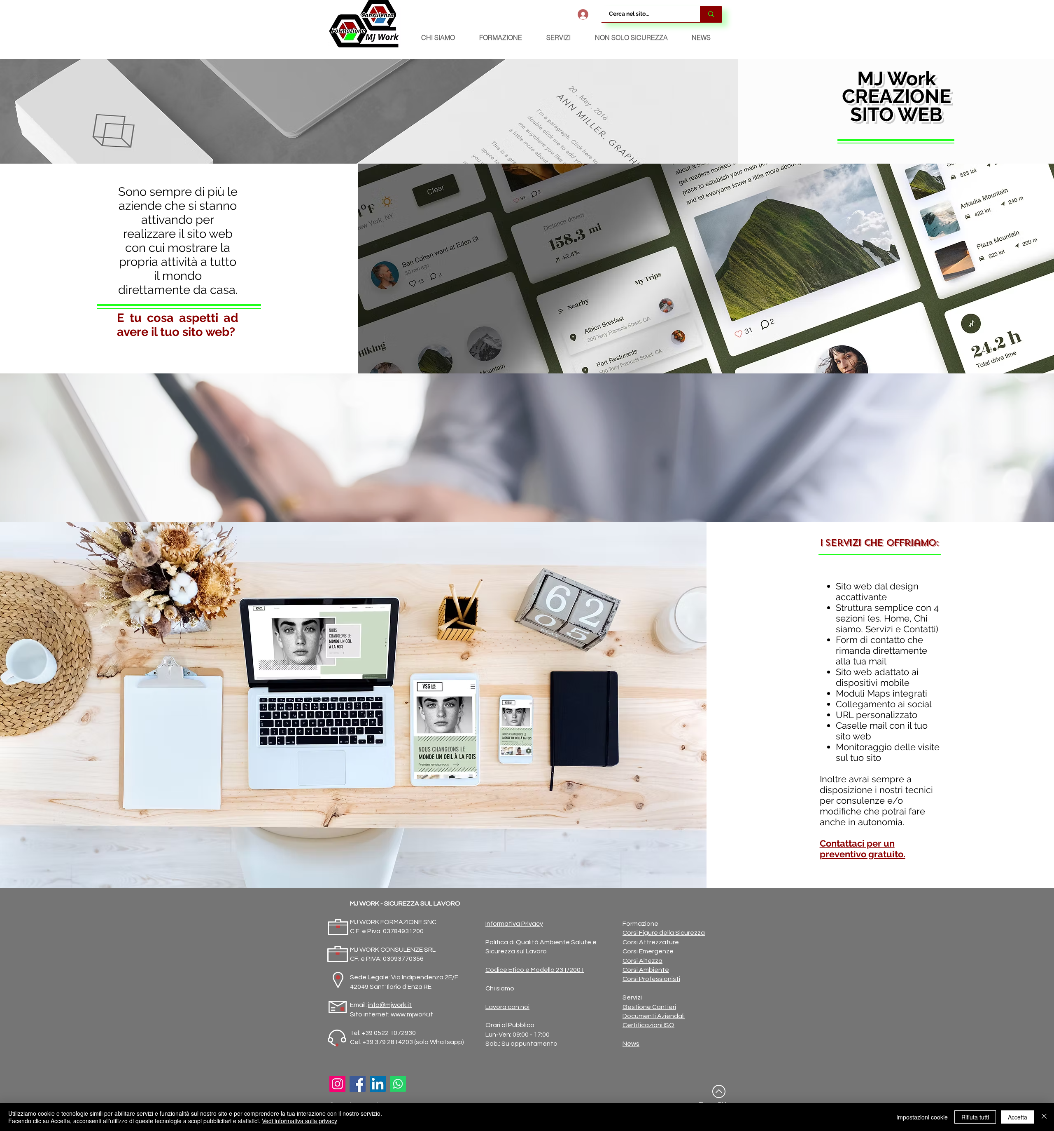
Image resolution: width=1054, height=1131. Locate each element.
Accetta (1017, 1117)
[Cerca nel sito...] (711, 14)
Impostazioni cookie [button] (922, 1117)
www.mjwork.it (412, 1014)
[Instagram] (337, 1084)
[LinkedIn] (378, 1084)
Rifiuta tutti (975, 1117)
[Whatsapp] (398, 1084)
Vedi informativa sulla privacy (299, 1121)
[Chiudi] (1044, 1117)
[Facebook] (358, 1084)
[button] (500, 37)
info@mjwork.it (390, 1005)
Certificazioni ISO (648, 1025)
